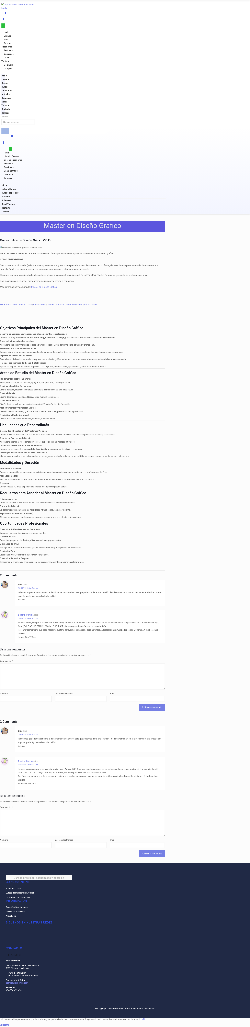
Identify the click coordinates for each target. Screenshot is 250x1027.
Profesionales (90, 304)
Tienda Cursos (25, 304)
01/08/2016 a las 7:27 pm (28, 618)
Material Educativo (74, 304)
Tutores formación (55, 304)
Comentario (6, 661)
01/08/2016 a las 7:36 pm (28, 588)
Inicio (6, 32)
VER (144, 1019)
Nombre (4, 693)
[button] (3, 72)
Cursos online (39, 304)
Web (112, 693)
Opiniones (9, 54)
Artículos (8, 50)
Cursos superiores (13, 160)
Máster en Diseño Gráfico (44, 287)
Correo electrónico (64, 693)
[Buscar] (5, 131)
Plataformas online (9, 304)
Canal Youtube (11, 171)
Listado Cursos (11, 156)
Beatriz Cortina (26, 615)
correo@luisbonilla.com (17, 983)
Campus (8, 68)
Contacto (8, 65)
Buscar (4, 116)
